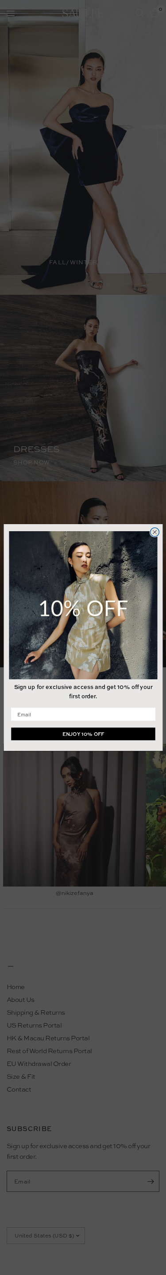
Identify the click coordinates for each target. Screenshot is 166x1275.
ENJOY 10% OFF (83, 734)
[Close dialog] (154, 532)
